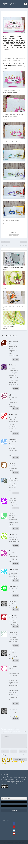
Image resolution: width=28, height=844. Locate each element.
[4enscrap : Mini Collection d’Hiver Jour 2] (14, 259)
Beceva (11, 463)
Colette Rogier (13, 478)
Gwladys (11, 439)
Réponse (15, 359)
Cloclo (10, 498)
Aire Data (21, 842)
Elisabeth (12, 551)
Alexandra (12, 586)
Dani (10, 534)
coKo (10, 414)
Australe (11, 26)
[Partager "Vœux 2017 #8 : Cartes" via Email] (18, 235)
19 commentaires (16, 28)
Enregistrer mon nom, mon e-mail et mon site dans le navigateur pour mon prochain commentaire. (13, 755)
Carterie (9, 28)
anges (10, 341)
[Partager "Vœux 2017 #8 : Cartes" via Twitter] (12, 235)
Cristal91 (11, 615)
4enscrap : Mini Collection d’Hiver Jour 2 (13, 267)
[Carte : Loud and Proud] (14, 318)
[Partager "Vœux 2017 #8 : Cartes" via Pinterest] (15, 235)
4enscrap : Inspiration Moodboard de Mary (13, 306)
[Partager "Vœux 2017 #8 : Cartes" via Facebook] (9, 235)
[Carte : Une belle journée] (14, 278)
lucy (10, 394)
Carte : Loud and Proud (9, 326)
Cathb (10, 569)
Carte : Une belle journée (9, 286)
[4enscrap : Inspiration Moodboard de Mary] (14, 297)
